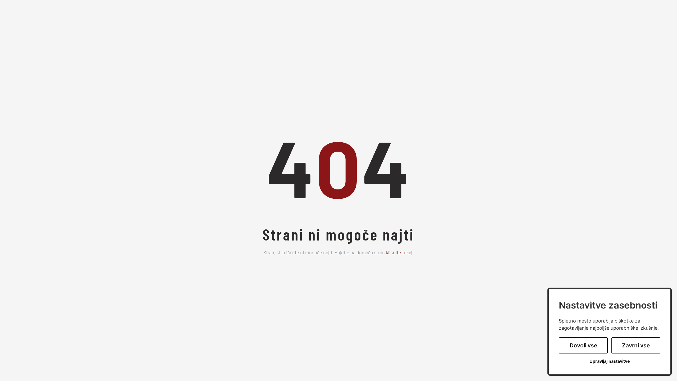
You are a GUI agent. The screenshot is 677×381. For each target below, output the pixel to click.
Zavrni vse (636, 345)
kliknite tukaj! (400, 253)
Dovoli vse (583, 345)
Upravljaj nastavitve (609, 361)
